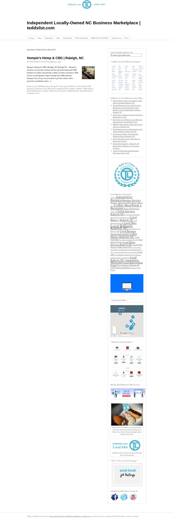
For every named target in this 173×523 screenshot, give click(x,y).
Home (126, 208)
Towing (138, 268)
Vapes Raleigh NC (86, 91)
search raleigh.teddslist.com (121, 52)
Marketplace (49, 38)
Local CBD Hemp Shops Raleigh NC (46, 86)
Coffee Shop (122, 205)
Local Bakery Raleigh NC (123, 218)
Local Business (133, 229)
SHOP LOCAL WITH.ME (99, 38)
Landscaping (113, 212)
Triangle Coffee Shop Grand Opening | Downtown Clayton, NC (126, 152)
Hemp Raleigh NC (63, 88)
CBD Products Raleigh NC (77, 86)
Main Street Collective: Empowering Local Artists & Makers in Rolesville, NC (127, 130)
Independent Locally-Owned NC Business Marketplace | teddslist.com (70, 516)
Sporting (126, 267)
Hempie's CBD (82, 88)
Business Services (131, 200)
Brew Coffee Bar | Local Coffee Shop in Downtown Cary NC (126, 140)
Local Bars (130, 223)
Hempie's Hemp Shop (50, 91)
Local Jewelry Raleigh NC (120, 252)
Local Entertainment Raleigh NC (128, 240)
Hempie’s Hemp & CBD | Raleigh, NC (55, 58)
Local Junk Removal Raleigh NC (123, 255)
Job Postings (134, 208)
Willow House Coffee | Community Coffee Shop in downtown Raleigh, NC (127, 102)
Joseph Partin (34, 62)
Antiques (112, 197)
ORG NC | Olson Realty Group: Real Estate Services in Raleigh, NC (127, 125)
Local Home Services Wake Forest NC (126, 246)
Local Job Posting (132, 252)
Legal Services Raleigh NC (122, 212)
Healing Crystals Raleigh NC (46, 88)
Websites (112, 270)
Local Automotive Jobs (123, 217)
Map (58, 38)
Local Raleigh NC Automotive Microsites (124, 259)
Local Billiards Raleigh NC (121, 226)
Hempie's (73, 88)
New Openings (123, 265)
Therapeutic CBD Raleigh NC (68, 91)
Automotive (124, 196)
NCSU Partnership (81, 38)
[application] (126, 283)
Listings (31, 38)
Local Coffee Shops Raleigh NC (123, 235)
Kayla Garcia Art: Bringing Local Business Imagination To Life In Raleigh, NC (127, 121)
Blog (39, 38)
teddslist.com (116, 38)
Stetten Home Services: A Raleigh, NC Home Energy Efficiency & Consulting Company (126, 146)
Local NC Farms (125, 258)
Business (116, 200)
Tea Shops (133, 268)
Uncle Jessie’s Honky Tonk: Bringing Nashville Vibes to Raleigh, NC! (125, 135)
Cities (126, 38)
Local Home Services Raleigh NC (122, 243)
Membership (67, 38)
